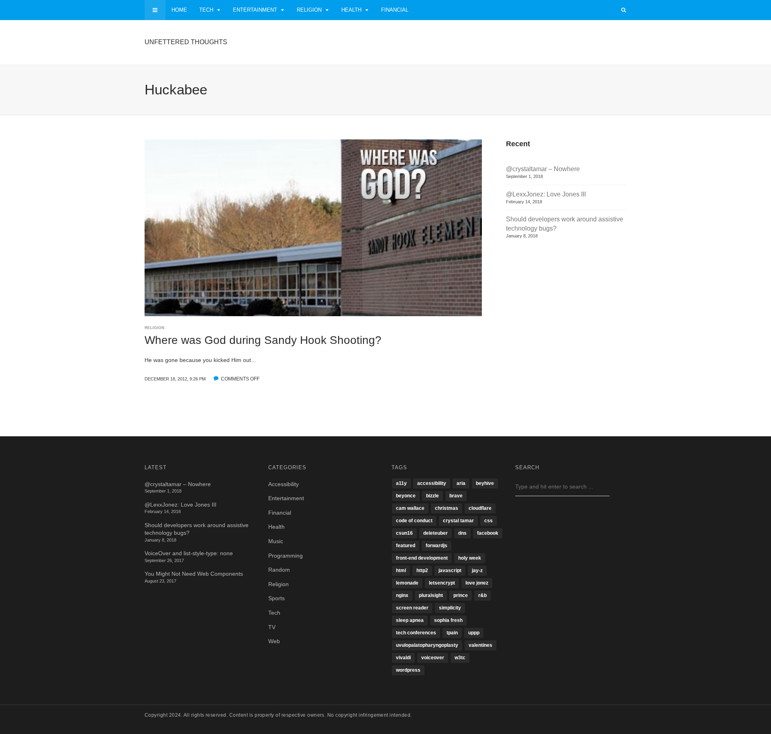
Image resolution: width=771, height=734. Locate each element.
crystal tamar (458, 520)
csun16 (404, 533)
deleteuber (435, 533)
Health (351, 10)
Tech (206, 10)
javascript (450, 570)
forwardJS (436, 545)
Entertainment (255, 10)
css (488, 520)
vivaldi (403, 657)
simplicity (450, 608)
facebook (487, 533)
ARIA (461, 483)
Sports (276, 598)
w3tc (460, 657)
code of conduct (414, 520)
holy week (469, 558)
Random (279, 569)
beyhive (485, 483)
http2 (422, 570)
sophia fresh (448, 620)
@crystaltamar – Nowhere (543, 169)
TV (271, 627)
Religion (309, 10)
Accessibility (283, 484)
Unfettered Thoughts (186, 42)
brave (456, 496)
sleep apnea (410, 620)
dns (462, 533)
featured (405, 545)
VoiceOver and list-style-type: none (189, 553)
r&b (482, 595)
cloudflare (480, 508)
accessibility (431, 483)
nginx (402, 595)
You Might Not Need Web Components (194, 573)
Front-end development (422, 558)
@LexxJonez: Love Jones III (546, 194)
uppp (473, 633)
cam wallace (410, 508)
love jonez (476, 583)
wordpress (408, 670)
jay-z (477, 570)
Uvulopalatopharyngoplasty (427, 645)
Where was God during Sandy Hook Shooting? (263, 340)
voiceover (432, 657)
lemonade (407, 583)
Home (179, 10)
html (401, 570)
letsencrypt (442, 583)
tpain (452, 633)
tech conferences (416, 633)
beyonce (406, 496)
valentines (480, 645)
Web (274, 641)
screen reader (412, 608)
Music (275, 541)
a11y (401, 483)
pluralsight (431, 595)
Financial (394, 10)
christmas (446, 508)
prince (460, 595)
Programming (285, 555)
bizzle (432, 496)
